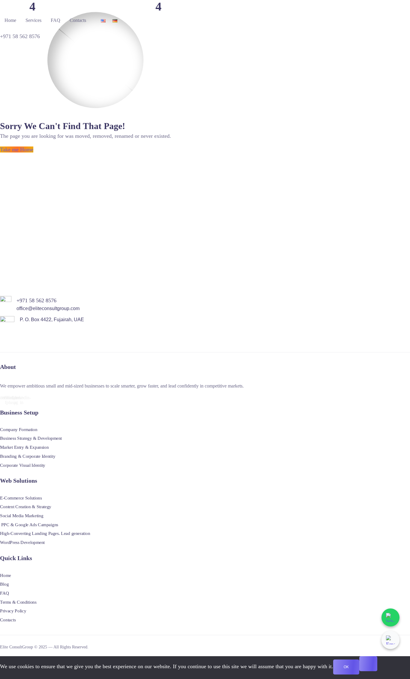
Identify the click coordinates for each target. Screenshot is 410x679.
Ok (346, 667)
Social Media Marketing (21, 515)
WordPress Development (22, 542)
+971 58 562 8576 (20, 36)
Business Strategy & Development (31, 438)
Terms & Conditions (18, 601)
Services (33, 20)
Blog (4, 584)
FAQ (55, 20)
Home (10, 20)
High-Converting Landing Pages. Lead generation (45, 533)
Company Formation (18, 429)
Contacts (78, 20)
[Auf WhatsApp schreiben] (390, 617)
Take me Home (16, 149)
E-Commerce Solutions (21, 497)
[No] (368, 663)
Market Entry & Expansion (24, 447)
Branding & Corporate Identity (27, 456)
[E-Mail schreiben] (390, 640)
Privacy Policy (13, 610)
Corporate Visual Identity (22, 465)
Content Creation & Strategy (25, 506)
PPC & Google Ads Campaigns (29, 524)
